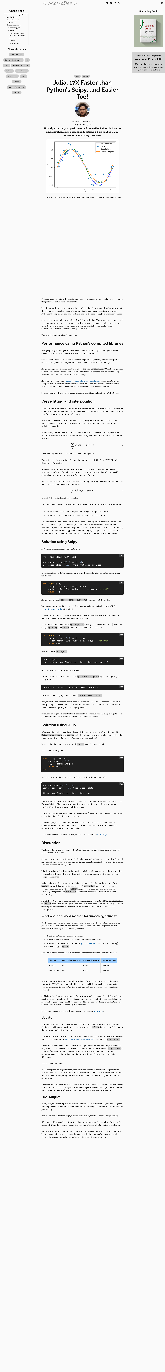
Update (12, 40)
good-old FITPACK (89, 943)
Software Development (13, 60)
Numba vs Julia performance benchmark (82, 381)
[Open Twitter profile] (107, 3)
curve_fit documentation (52, 609)
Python (8, 71)
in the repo (98, 1011)
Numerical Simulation (16, 87)
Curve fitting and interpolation (12, 21)
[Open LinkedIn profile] (115, 3)
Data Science (12, 76)
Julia (23, 76)
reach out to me (154, 69)
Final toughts (14, 43)
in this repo (102, 834)
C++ (6, 65)
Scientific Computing (20, 65)
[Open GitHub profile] (111, 3)
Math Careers (21, 71)
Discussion (10, 30)
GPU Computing (16, 54)
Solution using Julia (13, 28)
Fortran (16, 82)
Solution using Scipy (14, 25)
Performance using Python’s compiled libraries (16, 16)
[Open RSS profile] (119, 3)
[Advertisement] (82, 280)
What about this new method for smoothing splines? (17, 35)
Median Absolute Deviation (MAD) (80, 1039)
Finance (16, 92)
